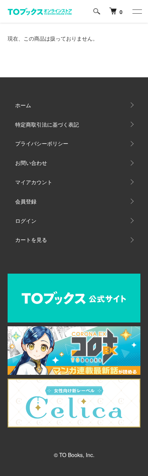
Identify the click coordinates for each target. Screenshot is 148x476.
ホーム (23, 105)
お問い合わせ (31, 162)
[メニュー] (136, 11)
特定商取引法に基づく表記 (47, 124)
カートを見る (31, 239)
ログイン (25, 220)
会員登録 (25, 201)
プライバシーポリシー (41, 143)
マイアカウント (33, 182)
